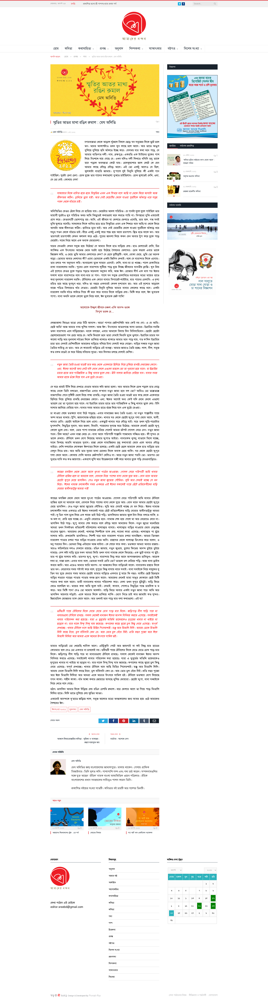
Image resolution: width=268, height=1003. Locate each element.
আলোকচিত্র (113, 889)
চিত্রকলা (112, 929)
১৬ (213, 898)
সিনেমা (112, 976)
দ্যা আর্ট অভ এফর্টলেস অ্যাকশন (140, 832)
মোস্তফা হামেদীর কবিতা (192, 191)
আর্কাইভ (112, 882)
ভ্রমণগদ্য (112, 956)
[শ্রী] (134, 25)
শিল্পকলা (134, 49)
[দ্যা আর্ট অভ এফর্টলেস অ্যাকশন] (142, 818)
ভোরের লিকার (95, 832)
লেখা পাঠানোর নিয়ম (177, 995)
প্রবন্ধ (103, 49)
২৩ (213, 905)
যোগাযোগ (213, 995)
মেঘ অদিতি (57, 132)
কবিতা (68, 49)
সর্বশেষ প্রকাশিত (187, 145)
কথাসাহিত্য (84, 49)
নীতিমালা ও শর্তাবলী (197, 995)
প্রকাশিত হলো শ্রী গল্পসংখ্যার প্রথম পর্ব (99, 3)
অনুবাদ (119, 49)
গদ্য (157, 132)
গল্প (110, 922)
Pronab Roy (95, 995)
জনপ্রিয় (172, 145)
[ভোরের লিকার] (104, 818)
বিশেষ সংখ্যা (191, 49)
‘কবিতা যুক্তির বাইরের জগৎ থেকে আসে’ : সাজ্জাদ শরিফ (199, 161)
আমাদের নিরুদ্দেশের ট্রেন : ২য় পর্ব (66, 832)
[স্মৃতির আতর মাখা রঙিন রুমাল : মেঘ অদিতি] (104, 90)
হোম (56, 49)
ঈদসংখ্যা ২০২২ (59, 709)
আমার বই (113, 875)
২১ (199, 905)
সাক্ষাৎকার (155, 49)
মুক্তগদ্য (72, 709)
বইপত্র (171, 49)
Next (214, 227)
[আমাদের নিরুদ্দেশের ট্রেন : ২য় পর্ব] (67, 818)
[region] (192, 106)
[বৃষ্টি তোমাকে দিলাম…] (192, 226)
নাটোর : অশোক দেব (119, 738)
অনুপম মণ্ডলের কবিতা (191, 176)
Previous (171, 227)
